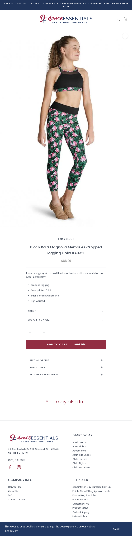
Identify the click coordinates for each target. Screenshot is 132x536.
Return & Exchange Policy (47, 374)
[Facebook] (10, 467)
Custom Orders (16, 499)
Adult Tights (79, 446)
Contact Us (14, 487)
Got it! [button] (116, 529)
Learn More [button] (11, 531)
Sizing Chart (38, 367)
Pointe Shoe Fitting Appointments (91, 491)
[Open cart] (125, 19)
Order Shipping (80, 512)
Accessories (79, 451)
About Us (13, 491)
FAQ (10, 495)
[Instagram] (19, 467)
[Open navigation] (7, 19)
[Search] (118, 19)
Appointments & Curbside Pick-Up (91, 487)
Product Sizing (80, 508)
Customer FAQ (80, 504)
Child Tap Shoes (81, 467)
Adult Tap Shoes (81, 455)
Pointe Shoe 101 (80, 499)
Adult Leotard (79, 442)
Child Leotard (79, 459)
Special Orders (39, 360)
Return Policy (79, 516)
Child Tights (79, 463)
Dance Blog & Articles (84, 495)
